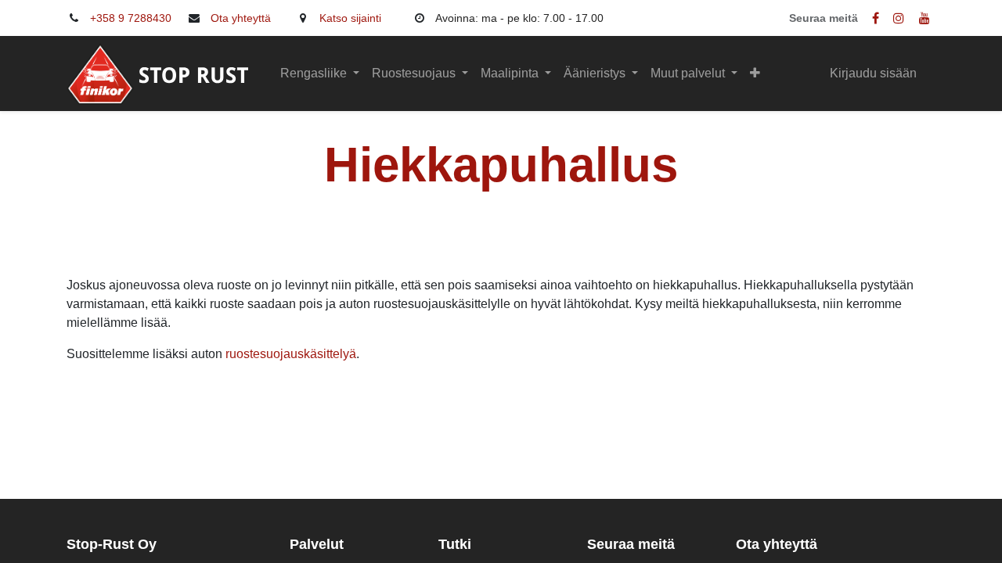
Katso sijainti (350, 18)
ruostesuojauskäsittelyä (290, 353)
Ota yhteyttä (241, 18)
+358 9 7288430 (130, 18)
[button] (755, 73)
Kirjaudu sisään (873, 73)
